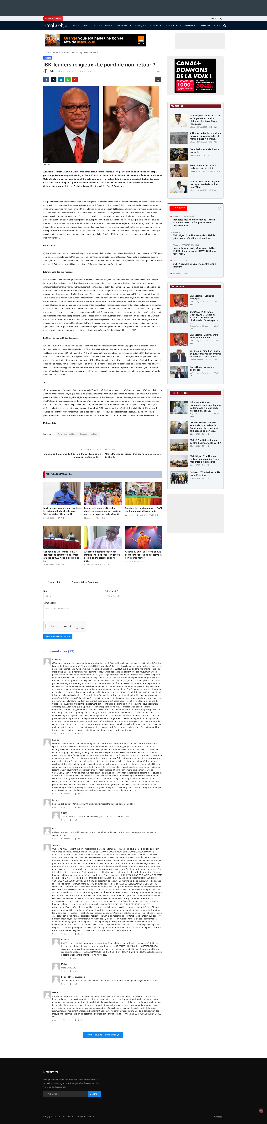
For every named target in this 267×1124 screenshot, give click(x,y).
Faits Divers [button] (104, 25)
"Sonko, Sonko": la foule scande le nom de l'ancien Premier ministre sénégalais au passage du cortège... (204, 426)
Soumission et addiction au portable (204, 150)
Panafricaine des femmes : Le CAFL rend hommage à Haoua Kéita (143, 510)
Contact (213, 18)
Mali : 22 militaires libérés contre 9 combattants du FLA (205, 441)
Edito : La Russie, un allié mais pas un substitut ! (203, 167)
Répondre (67, 733)
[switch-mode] (221, 19)
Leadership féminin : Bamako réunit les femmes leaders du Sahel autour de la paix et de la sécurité (102, 511)
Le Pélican (194, 171)
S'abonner (94, 1094)
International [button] (172, 25)
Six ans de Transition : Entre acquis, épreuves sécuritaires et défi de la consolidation (205, 354)
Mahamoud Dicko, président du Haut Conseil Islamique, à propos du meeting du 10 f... (72, 455)
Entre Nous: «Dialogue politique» (202, 297)
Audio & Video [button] (122, 25)
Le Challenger (130, 515)
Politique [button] (139, 25)
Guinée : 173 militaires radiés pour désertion (205, 473)
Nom (45, 591)
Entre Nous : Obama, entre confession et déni (204, 336)
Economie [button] (155, 25)
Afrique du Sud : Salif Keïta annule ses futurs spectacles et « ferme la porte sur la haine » (143, 554)
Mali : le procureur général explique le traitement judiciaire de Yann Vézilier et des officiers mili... (62, 511)
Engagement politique (67, 434)
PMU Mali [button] (88, 25)
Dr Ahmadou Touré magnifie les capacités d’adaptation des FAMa (205, 184)
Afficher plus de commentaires (101, 1034)
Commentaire (49, 602)
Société (55, 52)
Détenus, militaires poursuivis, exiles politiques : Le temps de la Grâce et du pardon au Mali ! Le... (205, 406)
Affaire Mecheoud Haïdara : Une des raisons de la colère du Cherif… (133, 455)
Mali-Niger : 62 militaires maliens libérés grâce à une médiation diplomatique (194, 236)
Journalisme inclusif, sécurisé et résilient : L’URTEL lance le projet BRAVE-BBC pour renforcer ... (195, 251)
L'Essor (87, 564)
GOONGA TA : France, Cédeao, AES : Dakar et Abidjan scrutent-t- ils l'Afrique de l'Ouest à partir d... (204, 317)
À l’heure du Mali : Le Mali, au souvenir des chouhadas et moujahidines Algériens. (205, 136)
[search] (224, 25)
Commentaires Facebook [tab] (84, 582)
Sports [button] (204, 25)
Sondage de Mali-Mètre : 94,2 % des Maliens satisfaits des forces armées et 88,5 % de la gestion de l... (61, 556)
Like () (80, 733)
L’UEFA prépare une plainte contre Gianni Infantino (195, 265)
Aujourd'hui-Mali (195, 326)
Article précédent (92, 449)
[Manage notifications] (261, 1110)
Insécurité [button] (190, 25)
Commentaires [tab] (55, 582)
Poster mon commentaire (58, 636)
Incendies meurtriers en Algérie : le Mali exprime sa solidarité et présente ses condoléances (194, 222)
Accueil (46, 52)
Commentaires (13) (58, 651)
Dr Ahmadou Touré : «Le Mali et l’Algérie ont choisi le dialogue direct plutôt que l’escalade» (205, 119)
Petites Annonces (52, 18)
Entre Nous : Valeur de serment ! (202, 368)
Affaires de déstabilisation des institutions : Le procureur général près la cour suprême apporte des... (102, 556)
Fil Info (76, 25)
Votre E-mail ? (111, 591)
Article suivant (112, 449)
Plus (216, 25)
